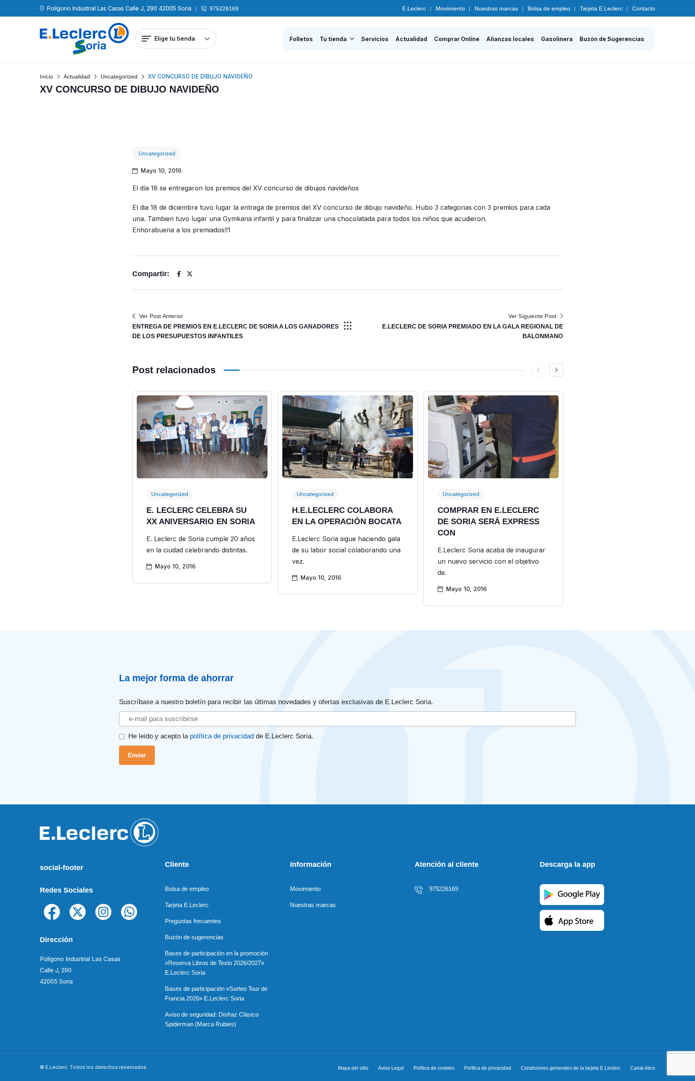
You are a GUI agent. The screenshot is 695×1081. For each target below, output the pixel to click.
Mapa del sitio (353, 1068)
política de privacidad (222, 736)
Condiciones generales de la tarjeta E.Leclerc (571, 1068)
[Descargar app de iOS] (572, 919)
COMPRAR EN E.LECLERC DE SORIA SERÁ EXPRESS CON (488, 521)
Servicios (375, 38)
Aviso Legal (391, 1068)
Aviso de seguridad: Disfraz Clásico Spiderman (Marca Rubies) (212, 1019)
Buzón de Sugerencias (612, 38)
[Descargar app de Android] (572, 894)
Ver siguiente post (532, 316)
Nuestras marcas (496, 8)
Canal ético (642, 1068)
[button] (556, 370)
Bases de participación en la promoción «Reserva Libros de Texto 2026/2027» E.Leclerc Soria (216, 963)
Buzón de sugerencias (194, 937)
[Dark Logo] (84, 39)
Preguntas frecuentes (193, 921)
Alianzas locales (510, 38)
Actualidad (411, 38)
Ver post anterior (161, 316)
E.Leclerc (414, 8)
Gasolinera (557, 38)
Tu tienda (333, 38)
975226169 (224, 8)
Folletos (301, 38)
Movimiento (450, 8)
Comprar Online (456, 38)
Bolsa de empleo (549, 8)
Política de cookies (433, 1068)
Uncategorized (156, 153)
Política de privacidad (487, 1068)
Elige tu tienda (174, 38)
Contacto (643, 8)
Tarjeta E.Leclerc (601, 8)
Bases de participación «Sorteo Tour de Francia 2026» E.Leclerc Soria (216, 993)
